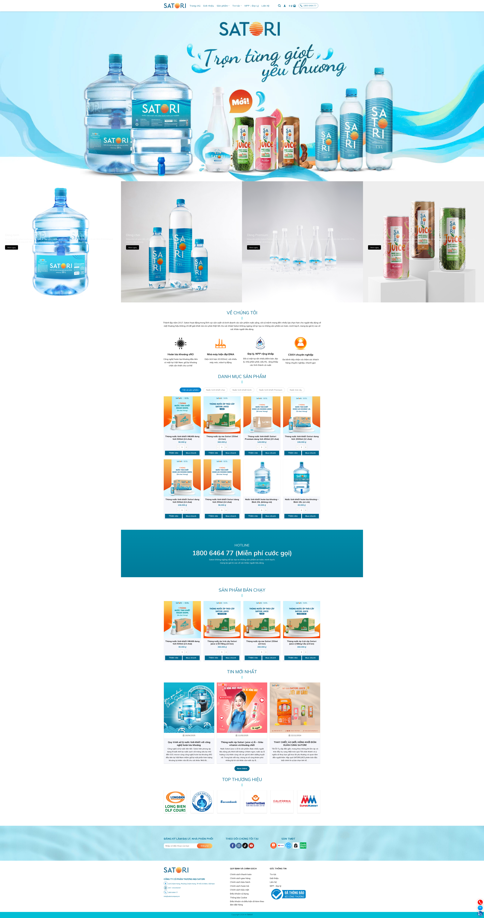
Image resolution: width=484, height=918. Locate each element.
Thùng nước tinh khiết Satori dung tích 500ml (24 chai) (182, 500)
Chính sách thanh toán (241, 874)
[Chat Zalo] (480, 913)
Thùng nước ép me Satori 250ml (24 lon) (222, 437)
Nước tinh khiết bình (242, 390)
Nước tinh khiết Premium (270, 390)
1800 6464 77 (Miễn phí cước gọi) (242, 553)
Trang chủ (195, 5)
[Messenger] (480, 907)
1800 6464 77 (309, 5)
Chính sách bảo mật (239, 889)
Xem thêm (242, 768)
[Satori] (175, 5)
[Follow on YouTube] (251, 845)
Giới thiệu (208, 5)
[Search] (279, 5)
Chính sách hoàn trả (239, 886)
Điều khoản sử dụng (239, 893)
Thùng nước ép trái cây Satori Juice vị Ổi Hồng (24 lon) (222, 642)
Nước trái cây (296, 390)
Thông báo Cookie (238, 897)
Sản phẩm (222, 5)
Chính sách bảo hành (240, 882)
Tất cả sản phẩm (190, 390)
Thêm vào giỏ (173, 453)
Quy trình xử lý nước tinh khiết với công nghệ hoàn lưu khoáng (189, 743)
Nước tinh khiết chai (215, 390)
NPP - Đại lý (275, 886)
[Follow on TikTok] (245, 845)
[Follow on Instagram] (239, 845)
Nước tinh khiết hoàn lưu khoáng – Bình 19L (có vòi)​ (301, 500)
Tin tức (236, 5)
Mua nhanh (191, 453)
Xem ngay (11, 247)
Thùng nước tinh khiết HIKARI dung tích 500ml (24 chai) (182, 437)
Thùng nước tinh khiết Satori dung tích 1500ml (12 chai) (302, 437)
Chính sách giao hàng (240, 878)
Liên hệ (265, 5)
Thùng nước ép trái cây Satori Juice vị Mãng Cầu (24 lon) (301, 642)
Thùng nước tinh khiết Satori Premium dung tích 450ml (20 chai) (262, 437)
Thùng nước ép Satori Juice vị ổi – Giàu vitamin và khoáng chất (242, 743)
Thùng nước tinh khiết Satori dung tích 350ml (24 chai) (222, 500)
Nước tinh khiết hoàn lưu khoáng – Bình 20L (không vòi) (262, 500)
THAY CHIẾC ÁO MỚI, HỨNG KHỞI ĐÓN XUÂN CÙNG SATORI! (295, 743)
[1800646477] (480, 902)
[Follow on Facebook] (233, 845)
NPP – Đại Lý (252, 5)
